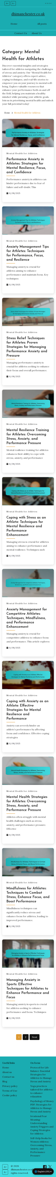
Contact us (8, 1076)
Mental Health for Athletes (21, 153)
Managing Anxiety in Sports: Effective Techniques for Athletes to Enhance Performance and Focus (27, 988)
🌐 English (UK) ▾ (43, 1171)
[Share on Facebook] (45, 1167)
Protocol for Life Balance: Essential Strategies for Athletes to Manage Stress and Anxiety (41, 1074)
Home (14, 23)
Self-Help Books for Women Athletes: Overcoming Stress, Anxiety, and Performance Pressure (41, 1147)
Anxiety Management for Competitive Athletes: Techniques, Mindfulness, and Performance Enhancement (26, 618)
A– (13, 3)
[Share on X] (50, 1167)
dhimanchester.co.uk (28, 14)
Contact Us (20, 33)
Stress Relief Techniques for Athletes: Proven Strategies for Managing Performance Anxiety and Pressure (26, 347)
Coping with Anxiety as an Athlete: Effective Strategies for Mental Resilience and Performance (27, 710)
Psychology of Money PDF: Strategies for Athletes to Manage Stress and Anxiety (42, 1106)
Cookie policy (9, 1095)
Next (34, 1037)
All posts (42, 23)
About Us (37, 33)
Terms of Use (9, 1090)
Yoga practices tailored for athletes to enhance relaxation (41, 1091)
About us (7, 1072)
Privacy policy (9, 1086)
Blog (4, 1081)
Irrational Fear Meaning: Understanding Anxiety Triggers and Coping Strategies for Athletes (41, 1125)
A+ (7, 3)
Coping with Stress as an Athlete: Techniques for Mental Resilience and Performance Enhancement (26, 526)
